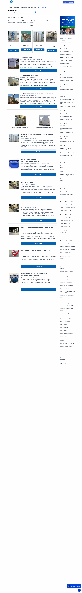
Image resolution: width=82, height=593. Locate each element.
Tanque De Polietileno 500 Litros (67, 204)
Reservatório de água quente (66, 48)
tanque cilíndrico (63, 261)
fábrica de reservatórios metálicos (67, 246)
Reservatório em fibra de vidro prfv (67, 141)
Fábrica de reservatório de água (67, 99)
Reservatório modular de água (66, 89)
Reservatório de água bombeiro (67, 113)
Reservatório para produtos (66, 162)
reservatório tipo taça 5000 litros (67, 313)
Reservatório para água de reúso (67, 160)
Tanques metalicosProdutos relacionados (67, 40)
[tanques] (26, 36)
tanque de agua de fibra (65, 315)
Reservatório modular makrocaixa (67, 152)
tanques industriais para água (66, 271)
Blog (50, 2)
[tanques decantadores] (13, 80)
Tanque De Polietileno (65, 198)
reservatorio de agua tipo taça (66, 285)
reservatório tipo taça (64, 302)
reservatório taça (63, 300)
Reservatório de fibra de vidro (66, 51)
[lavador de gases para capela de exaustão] (14, 230)
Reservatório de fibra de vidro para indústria (27, 12)
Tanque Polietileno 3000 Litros (66, 223)
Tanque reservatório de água (66, 60)
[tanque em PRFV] (13, 63)
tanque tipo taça (63, 336)
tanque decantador (64, 324)
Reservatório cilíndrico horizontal (67, 110)
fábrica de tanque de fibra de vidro (67, 343)
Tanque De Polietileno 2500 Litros (67, 201)
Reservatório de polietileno (66, 54)
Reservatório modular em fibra (66, 92)
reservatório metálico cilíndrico (66, 276)
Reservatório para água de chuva (67, 57)
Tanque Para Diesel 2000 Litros (67, 240)
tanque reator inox (64, 354)
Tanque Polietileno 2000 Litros (66, 220)
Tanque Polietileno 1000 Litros (66, 217)
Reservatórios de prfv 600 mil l (66, 185)
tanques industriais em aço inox (67, 346)
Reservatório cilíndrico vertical (66, 77)
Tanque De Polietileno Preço (66, 214)
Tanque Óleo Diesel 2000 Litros (67, 237)
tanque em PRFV (64, 327)
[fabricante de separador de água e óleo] (14, 253)
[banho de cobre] (14, 207)
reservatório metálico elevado (66, 279)
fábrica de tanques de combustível (67, 249)
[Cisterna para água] (14, 163)
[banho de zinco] (14, 185)
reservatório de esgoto (65, 288)
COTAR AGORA (13, 50)
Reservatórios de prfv (39, 12)
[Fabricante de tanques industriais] (14, 277)
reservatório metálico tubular (66, 282)
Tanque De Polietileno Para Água (67, 207)
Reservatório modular (65, 63)
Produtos (34, 2)
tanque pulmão (63, 330)
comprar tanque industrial (65, 243)
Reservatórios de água (65, 45)
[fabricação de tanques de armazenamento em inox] (14, 137)
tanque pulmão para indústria (66, 333)
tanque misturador (64, 352)
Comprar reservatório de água (66, 74)
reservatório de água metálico (66, 274)
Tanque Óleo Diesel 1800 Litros (67, 235)
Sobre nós (43, 2)
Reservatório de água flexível (66, 116)
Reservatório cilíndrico (65, 69)
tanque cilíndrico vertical (65, 263)
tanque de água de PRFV (65, 318)
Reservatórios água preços (66, 66)
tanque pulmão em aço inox (66, 349)
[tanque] (13, 36)
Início (28, 2)
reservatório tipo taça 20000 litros (67, 305)
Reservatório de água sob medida (13, 12)
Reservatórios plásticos (65, 188)
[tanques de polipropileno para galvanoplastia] (13, 98)
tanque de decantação (65, 321)
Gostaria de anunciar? (69, 2)
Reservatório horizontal (65, 71)
